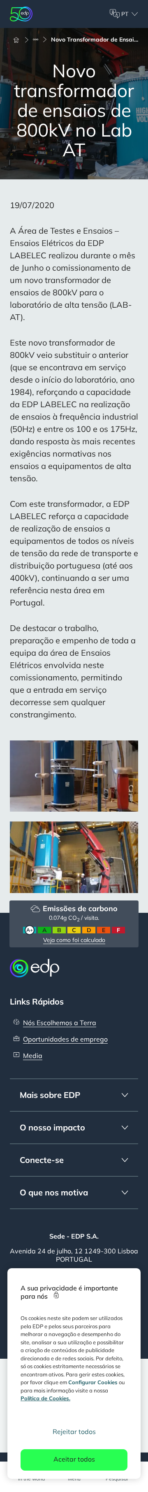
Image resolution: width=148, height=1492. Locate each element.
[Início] (20, 39)
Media (32, 1055)
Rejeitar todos (74, 1431)
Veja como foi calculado (74, 940)
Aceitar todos (74, 1459)
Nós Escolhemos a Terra (59, 1023)
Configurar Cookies (93, 1382)
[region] (74, 1373)
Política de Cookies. (45, 1398)
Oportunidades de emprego (65, 1039)
